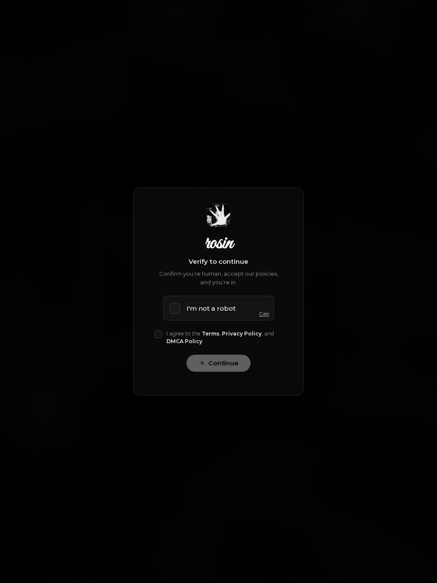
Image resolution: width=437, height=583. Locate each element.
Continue (223, 363)
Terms (210, 333)
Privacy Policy (242, 333)
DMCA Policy (184, 341)
